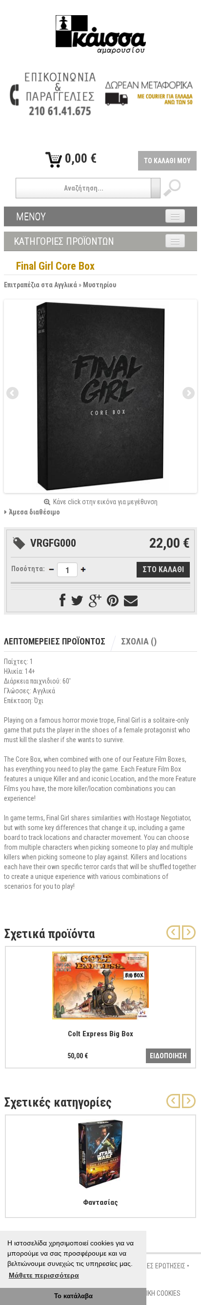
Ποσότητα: (28, 569)
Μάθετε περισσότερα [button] (44, 1275)
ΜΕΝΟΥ (31, 216)
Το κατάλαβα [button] (73, 1296)
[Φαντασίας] (100, 1152)
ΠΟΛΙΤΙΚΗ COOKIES (155, 1293)
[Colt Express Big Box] (100, 983)
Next (188, 393)
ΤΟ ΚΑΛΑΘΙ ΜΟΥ (167, 161)
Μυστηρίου (99, 285)
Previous (13, 393)
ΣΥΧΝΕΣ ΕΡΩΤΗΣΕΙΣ (158, 1266)
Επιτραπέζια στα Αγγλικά (40, 285)
